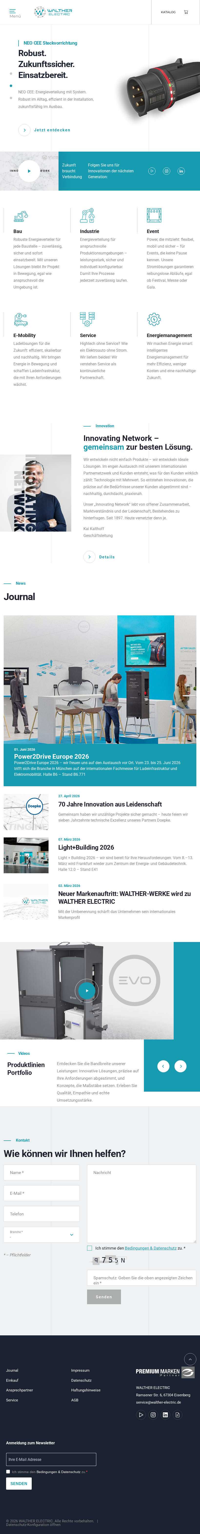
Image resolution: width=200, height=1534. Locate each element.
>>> (8, 1369)
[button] (11, 76)
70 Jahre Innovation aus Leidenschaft (110, 804)
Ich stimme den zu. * (140, 1248)
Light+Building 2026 (86, 847)
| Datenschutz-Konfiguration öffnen (53, 1523)
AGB (74, 1400)
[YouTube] (152, 171)
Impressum (80, 1370)
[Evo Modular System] (87, 990)
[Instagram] (166, 171)
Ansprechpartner (19, 1390)
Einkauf (12, 1380)
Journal (12, 1370)
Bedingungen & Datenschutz (151, 1248)
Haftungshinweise (85, 1390)
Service (12, 1400)
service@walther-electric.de (158, 1402)
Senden (18, 1484)
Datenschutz (81, 1380)
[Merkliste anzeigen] (186, 12)
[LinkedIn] (181, 171)
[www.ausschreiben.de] (177, 1415)
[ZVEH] (166, 1375)
